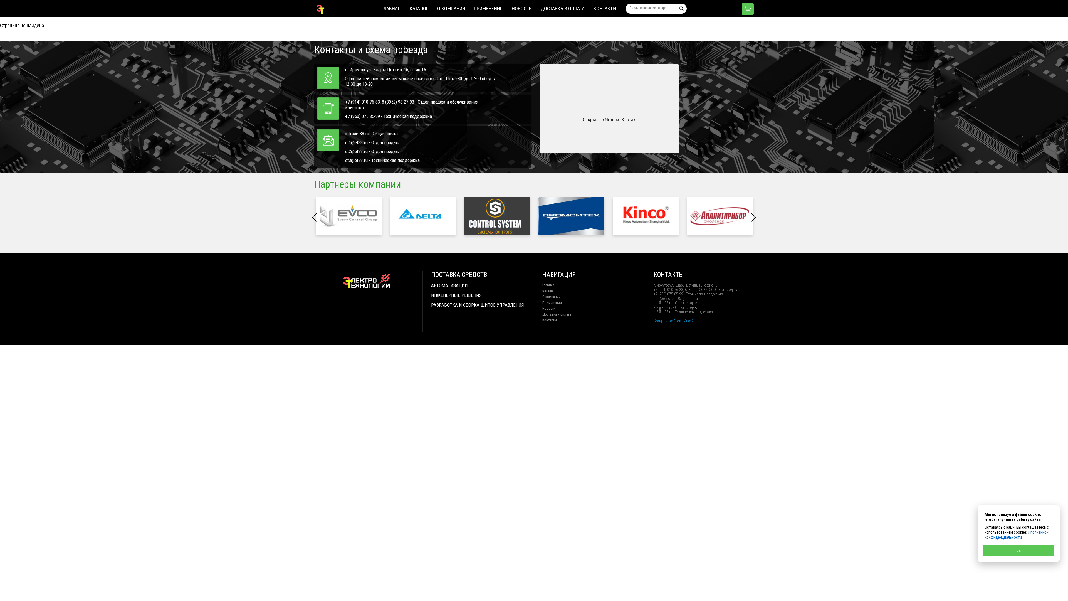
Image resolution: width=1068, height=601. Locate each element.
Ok (1019, 551)
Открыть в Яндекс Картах (609, 119)
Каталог (419, 8)
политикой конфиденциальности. (1017, 535)
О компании (451, 8)
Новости (522, 8)
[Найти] (681, 8)
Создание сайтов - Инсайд (674, 321)
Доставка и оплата (563, 8)
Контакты (605, 8)
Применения (488, 8)
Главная (390, 8)
